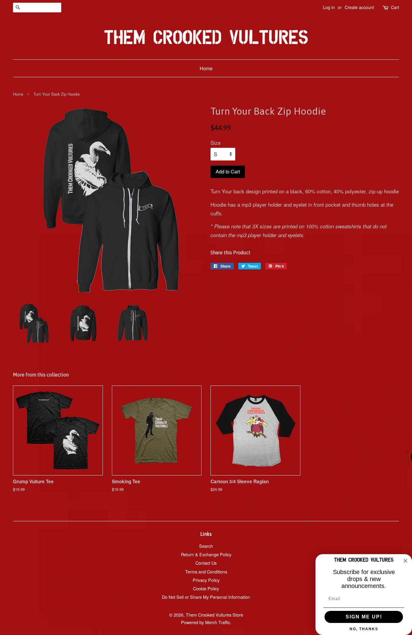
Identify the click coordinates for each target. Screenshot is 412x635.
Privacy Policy (206, 580)
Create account (359, 7)
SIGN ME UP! (364, 616)
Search (206, 546)
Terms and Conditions (206, 571)
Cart (395, 7)
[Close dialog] (405, 560)
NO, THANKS (364, 629)
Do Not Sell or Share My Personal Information (206, 597)
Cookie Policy (206, 588)
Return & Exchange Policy (206, 554)
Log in (329, 7)
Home (206, 68)
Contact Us (206, 563)
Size (215, 142)
